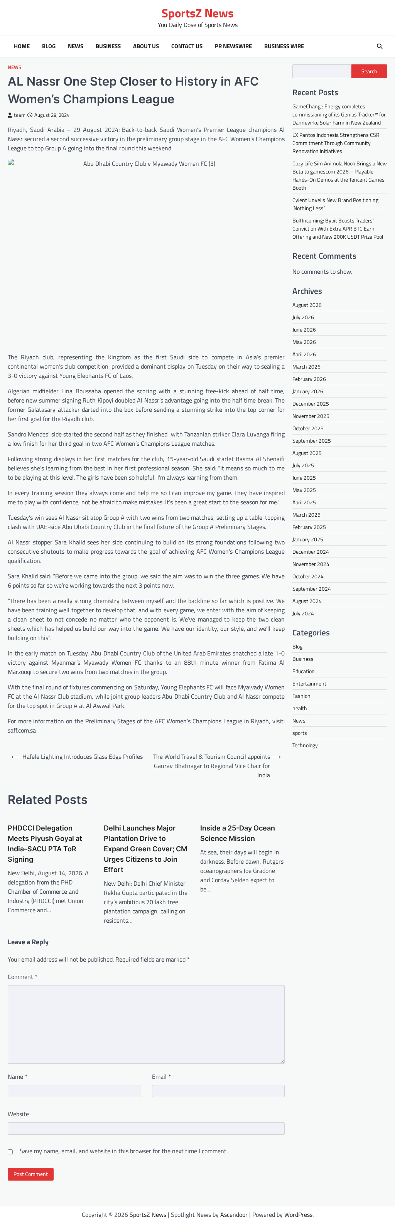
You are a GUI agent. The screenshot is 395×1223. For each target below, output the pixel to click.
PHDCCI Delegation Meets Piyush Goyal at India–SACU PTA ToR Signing (45, 843)
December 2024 (310, 551)
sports (299, 733)
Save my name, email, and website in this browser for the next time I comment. (124, 1151)
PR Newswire (233, 46)
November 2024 (310, 564)
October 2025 (308, 428)
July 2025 (303, 465)
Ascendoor (234, 1214)
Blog (49, 46)
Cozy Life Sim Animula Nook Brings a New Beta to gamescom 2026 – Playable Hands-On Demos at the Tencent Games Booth (339, 175)
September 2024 (311, 589)
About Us (146, 46)
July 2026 (303, 317)
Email (161, 1076)
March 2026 (306, 366)
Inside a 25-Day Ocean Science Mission (237, 833)
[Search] (379, 46)
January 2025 (307, 539)
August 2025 (307, 453)
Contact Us (187, 46)
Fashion (301, 696)
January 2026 (307, 391)
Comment (22, 976)
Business (108, 46)
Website (18, 1114)
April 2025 (304, 502)
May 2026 (304, 342)
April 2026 (304, 354)
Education (303, 671)
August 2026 (307, 305)
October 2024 (308, 576)
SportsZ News (198, 13)
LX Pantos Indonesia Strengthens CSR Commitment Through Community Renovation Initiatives (336, 143)
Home (22, 46)
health (299, 708)
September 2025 (311, 440)
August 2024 (307, 601)
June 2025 (304, 477)
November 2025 (310, 416)
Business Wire (284, 46)
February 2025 (309, 527)
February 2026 (309, 379)
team (19, 115)
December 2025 (310, 403)
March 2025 (306, 514)
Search (369, 71)
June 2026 (304, 329)
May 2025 (304, 490)
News (75, 46)
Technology (305, 745)
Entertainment (309, 683)
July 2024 (303, 613)
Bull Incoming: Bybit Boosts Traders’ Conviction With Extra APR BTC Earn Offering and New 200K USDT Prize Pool (337, 228)
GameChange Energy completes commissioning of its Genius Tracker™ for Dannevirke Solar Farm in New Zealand (339, 114)
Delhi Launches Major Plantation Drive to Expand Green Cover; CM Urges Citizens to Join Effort (145, 849)
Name (17, 1076)
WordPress (298, 1214)
